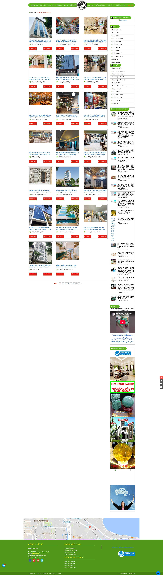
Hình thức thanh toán (70, 552)
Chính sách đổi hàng (70, 561)
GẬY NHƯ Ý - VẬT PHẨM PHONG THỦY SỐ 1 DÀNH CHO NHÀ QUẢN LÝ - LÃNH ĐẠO (125, 220)
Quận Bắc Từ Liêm (117, 44)
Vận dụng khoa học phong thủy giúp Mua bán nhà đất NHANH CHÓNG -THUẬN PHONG (125, 124)
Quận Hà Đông (116, 62)
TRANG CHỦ (34, 5)
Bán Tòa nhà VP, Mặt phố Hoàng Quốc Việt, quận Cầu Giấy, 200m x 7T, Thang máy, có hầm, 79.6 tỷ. (67, 229)
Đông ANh (115, 59)
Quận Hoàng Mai (116, 91)
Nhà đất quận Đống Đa (118, 74)
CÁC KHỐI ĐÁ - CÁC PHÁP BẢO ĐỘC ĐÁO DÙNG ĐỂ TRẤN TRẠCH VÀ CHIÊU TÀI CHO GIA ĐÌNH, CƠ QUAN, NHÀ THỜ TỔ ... (125, 203)
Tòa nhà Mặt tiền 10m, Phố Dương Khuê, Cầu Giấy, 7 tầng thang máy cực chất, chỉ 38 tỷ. (40, 41)
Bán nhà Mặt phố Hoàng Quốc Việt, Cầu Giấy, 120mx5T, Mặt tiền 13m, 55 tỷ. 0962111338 (94, 229)
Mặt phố (43, 5)
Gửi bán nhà (47, 48)
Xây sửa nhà (100, 5)
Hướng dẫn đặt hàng (70, 548)
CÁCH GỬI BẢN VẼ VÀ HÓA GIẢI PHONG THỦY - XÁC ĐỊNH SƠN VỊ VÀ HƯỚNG (125, 194)
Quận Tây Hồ (115, 35)
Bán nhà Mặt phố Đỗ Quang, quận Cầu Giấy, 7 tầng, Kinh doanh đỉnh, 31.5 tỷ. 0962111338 (95, 79)
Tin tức (110, 5)
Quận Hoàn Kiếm (116, 29)
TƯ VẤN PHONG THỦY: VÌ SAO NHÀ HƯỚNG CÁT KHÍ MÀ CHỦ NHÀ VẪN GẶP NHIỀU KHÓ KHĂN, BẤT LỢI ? (125, 114)
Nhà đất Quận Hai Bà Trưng (119, 85)
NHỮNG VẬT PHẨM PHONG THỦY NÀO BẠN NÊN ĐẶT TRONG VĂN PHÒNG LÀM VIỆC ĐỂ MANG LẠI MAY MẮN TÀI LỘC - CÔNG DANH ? (125, 288)
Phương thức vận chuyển (71, 550)
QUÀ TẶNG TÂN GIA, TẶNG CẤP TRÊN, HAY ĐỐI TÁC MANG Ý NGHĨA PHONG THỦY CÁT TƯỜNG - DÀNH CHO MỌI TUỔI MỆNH (125, 133)
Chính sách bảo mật (69, 565)
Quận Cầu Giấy (116, 41)
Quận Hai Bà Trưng (117, 38)
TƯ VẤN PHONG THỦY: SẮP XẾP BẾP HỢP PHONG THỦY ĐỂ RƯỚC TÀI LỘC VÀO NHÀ (125, 177)
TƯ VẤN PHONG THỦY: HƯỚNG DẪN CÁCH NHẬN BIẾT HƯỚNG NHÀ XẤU (125, 151)
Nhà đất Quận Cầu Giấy (118, 80)
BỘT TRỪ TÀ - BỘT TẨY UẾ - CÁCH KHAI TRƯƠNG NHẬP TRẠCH (125, 261)
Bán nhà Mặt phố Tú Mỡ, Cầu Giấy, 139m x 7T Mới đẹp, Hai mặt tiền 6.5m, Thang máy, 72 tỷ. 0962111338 (40, 267)
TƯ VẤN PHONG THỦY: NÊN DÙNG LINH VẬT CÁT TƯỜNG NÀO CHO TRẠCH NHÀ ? (125, 143)
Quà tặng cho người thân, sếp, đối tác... (122, 339)
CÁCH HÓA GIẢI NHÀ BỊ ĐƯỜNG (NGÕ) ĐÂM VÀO (125, 278)
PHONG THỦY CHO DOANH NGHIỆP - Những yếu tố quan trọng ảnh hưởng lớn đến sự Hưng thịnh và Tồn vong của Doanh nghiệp (125, 270)
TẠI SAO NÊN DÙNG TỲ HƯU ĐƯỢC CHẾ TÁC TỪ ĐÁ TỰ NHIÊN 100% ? (125, 298)
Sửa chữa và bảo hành (70, 554)
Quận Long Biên (116, 88)
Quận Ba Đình (116, 32)
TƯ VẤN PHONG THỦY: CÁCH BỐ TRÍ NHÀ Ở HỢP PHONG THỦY (125, 159)
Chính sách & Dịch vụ (49, 573)
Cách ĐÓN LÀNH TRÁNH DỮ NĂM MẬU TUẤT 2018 (125, 211)
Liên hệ (130, 5)
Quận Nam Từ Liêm (117, 56)
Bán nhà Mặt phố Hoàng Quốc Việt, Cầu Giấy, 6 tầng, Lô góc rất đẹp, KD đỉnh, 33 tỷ (67, 117)
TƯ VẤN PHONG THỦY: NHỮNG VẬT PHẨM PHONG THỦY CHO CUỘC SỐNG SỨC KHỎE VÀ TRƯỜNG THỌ (125, 168)
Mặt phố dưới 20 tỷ (55, 5)
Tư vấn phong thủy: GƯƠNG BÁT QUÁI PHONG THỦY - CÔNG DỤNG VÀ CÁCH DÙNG (125, 186)
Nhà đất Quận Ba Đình (118, 71)
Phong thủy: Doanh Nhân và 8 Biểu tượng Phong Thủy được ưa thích (125, 254)
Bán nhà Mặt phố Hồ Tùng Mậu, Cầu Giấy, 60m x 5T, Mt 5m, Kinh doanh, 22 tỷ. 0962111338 (66, 267)
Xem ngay (32, 48)
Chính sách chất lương (70, 567)
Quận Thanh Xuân (117, 50)
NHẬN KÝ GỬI (120, 5)
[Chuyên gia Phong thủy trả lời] (158, 566)
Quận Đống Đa (116, 47)
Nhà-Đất (90, 5)
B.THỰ (66, 5)
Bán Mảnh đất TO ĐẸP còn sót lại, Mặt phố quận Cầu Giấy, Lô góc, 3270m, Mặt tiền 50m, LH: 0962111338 (40, 117)
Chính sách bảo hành (70, 563)
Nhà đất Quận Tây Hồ (118, 77)
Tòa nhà (73, 5)
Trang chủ (33, 12)
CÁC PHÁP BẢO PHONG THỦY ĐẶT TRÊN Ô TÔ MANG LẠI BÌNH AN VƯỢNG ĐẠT (125, 245)
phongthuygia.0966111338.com (122, 547)
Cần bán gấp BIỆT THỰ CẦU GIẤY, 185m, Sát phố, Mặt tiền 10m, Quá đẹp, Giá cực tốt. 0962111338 (39, 79)
